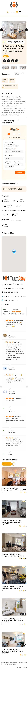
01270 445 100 (12, 12)
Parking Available (6, 200)
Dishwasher (13, 210)
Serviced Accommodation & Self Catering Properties (15, 42)
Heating (18, 206)
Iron (19, 210)
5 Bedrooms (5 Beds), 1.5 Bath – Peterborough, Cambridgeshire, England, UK (12, 522)
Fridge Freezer (21, 200)
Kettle (14, 201)
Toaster (23, 210)
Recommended (7, 464)
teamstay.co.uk (13, 300)
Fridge (4, 215)
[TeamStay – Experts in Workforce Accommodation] (14, 5)
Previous (1, 29)
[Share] (16, 60)
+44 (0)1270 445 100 (16, 284)
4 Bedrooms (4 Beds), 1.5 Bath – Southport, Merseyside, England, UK (13, 555)
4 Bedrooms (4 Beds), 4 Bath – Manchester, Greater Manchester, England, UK (12, 620)
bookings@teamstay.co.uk (17, 296)
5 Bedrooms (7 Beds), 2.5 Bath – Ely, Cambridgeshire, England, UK (13, 587)
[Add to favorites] (4, 60)
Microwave (18, 220)
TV (3, 206)
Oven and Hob (6, 220)
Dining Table (16, 214)
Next (26, 29)
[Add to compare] (8, 60)
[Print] (12, 60)
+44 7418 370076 (13, 292)
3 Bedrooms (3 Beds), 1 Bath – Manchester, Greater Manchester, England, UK (12, 651)
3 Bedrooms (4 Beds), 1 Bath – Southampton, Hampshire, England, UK (14, 489)
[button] (20, 12)
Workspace (5, 210)
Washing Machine (9, 206)
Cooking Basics (6, 225)
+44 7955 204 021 (18, 288)
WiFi (12, 220)
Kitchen (9, 215)
